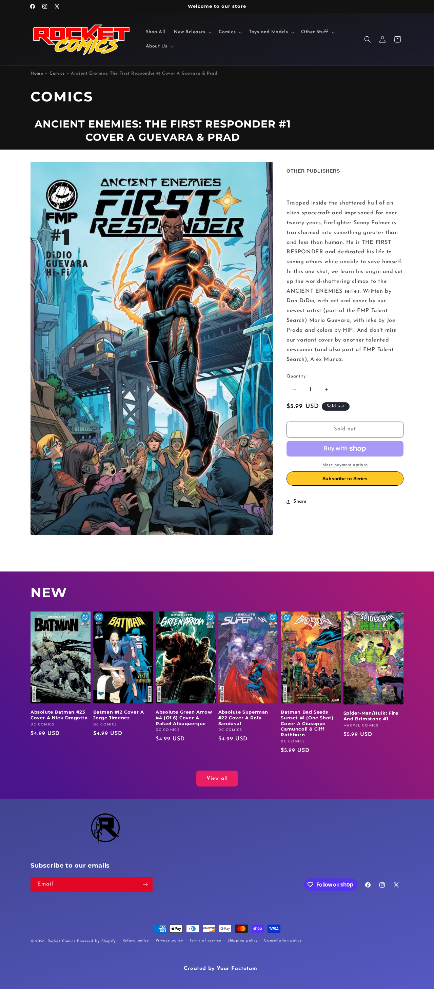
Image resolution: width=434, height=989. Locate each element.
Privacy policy (169, 941)
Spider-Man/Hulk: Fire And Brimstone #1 (370, 715)
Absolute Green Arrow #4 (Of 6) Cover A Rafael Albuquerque (184, 717)
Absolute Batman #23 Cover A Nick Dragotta (59, 714)
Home (37, 74)
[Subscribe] (145, 884)
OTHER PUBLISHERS (313, 171)
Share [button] (300, 501)
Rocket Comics (61, 941)
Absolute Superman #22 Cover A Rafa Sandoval (243, 717)
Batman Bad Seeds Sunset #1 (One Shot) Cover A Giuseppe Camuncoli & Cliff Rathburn (307, 723)
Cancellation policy (283, 941)
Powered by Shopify (96, 941)
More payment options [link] (345, 465)
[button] (192, 32)
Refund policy (135, 941)
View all (217, 778)
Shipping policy (243, 941)
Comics (57, 74)
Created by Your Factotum (220, 968)
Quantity (296, 376)
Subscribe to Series (345, 478)
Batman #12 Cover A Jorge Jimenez (118, 714)
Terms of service (205, 941)
